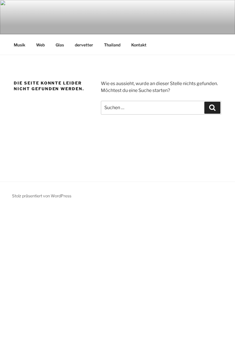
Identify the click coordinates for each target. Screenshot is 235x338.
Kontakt (138, 44)
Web (40, 44)
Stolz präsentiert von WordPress (41, 195)
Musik (19, 44)
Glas (60, 44)
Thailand (112, 44)
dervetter (84, 44)
